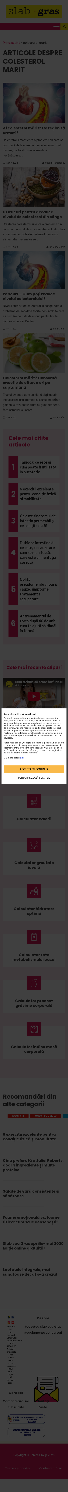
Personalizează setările (34, 778)
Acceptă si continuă (34, 769)
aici (22, 757)
